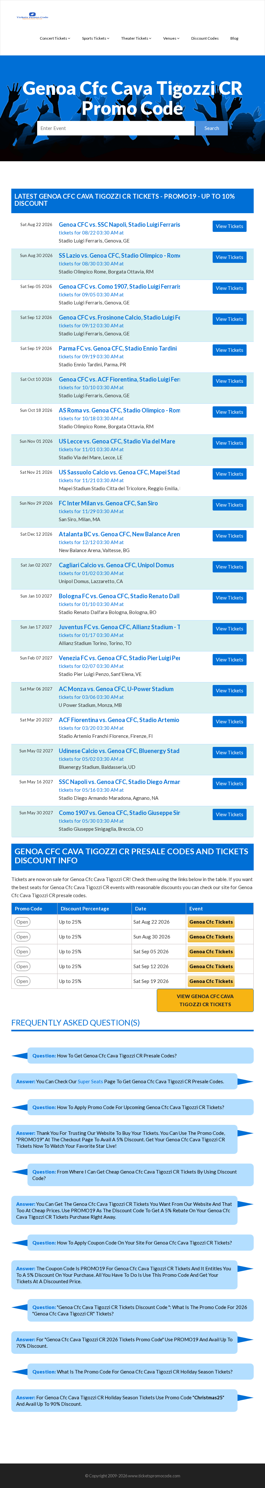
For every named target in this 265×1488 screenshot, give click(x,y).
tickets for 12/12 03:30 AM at (117, 542)
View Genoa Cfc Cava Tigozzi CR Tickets (205, 1000)
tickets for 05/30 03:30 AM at (117, 820)
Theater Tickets (135, 38)
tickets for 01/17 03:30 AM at (117, 634)
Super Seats (90, 1081)
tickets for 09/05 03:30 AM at (117, 294)
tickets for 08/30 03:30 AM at (117, 263)
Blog (234, 38)
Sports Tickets (94, 38)
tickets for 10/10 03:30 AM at (117, 387)
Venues (170, 38)
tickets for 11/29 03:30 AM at (108, 511)
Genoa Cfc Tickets (211, 922)
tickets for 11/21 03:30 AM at (117, 480)
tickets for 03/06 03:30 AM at (116, 696)
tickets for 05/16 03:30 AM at (117, 789)
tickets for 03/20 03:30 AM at (117, 727)
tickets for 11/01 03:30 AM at (117, 449)
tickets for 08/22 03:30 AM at (117, 232)
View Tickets (229, 226)
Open (22, 922)
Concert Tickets (54, 38)
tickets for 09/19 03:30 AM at (117, 356)
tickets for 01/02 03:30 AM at (116, 572)
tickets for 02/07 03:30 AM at (117, 665)
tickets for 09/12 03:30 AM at (117, 325)
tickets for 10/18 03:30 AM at (117, 418)
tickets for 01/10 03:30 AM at (117, 603)
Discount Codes (205, 38)
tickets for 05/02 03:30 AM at (117, 758)
